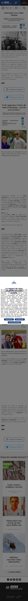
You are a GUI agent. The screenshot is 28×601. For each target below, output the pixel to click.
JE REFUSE (19, 319)
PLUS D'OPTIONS (14, 322)
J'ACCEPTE (9, 319)
